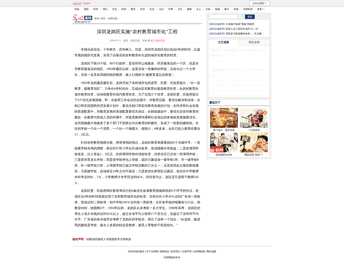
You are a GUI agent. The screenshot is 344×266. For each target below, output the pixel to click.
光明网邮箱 (199, 251)
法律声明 (187, 251)
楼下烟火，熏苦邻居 (224, 130)
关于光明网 (152, 251)
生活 (152, 9)
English (86, 3)
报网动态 (164, 251)
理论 (105, 9)
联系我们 (175, 251)
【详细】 (220, 61)
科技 (123, 9)
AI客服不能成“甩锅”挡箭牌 (240, 24)
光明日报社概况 (136, 251)
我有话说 (160, 40)
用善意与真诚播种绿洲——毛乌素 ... (245, 33)
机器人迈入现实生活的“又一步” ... (243, 28)
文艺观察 (223, 42)
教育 (133, 9)
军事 (170, 9)
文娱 (208, 9)
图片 (226, 9)
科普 (236, 9)
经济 (142, 9)
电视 (217, 9)
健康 (189, 9)
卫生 (180, 9)
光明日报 (112, 18)
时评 (95, 9)
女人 (198, 9)
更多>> (261, 9)
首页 (96, 18)
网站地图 (211, 251)
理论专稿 (254, 42)
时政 (77, 9)
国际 (86, 9)
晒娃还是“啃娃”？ (253, 154)
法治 (161, 9)
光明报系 (248, 9)
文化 (114, 9)
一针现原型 (254, 130)
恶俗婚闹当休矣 (224, 154)
